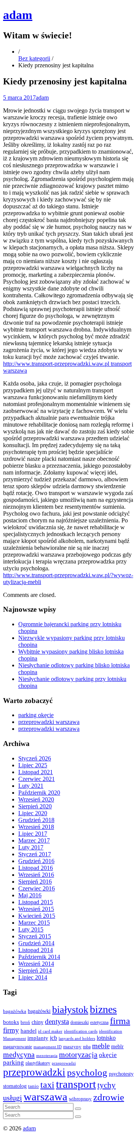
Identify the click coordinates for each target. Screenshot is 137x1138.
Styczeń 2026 (34, 758)
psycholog (87, 1072)
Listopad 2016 (35, 868)
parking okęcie (36, 715)
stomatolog (15, 1086)
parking (13, 1062)
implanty (37, 1038)
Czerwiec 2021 (36, 779)
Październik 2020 (39, 792)
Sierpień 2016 (35, 881)
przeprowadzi (64, 1063)
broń (25, 1022)
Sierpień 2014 (35, 970)
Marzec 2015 (34, 922)
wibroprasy (80, 1098)
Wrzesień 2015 (36, 909)
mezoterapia (46, 1055)
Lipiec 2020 (32, 813)
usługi (12, 1098)
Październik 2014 (39, 957)
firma (120, 1021)
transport (76, 1084)
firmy (11, 1030)
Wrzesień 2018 (36, 827)
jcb (53, 1038)
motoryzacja (78, 1054)
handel (29, 1030)
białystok (70, 1009)
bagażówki (39, 1011)
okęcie (108, 1055)
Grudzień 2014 (36, 943)
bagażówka (14, 1011)
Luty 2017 (30, 847)
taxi (47, 1085)
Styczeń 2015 (34, 936)
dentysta (57, 1021)
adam (17, 15)
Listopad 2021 (35, 772)
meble (101, 1046)
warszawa (45, 1096)
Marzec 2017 (34, 840)
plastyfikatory (37, 1063)
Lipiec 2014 (32, 977)
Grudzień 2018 (36, 820)
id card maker (50, 1031)
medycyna (19, 1054)
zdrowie (108, 1097)
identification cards (80, 1031)
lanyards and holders (77, 1038)
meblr (117, 1046)
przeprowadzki (34, 1072)
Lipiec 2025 (32, 765)
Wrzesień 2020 (36, 799)
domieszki (79, 1022)
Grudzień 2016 (36, 861)
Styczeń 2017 (34, 854)
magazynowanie (17, 1046)
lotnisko (106, 1038)
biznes (103, 1009)
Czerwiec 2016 (36, 888)
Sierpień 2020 (35, 806)
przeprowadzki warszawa (49, 722)
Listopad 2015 (35, 902)
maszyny (72, 1046)
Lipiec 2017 (32, 833)
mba (87, 1046)
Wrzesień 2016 (36, 874)
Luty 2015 (30, 929)
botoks (11, 1022)
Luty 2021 (30, 785)
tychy (106, 1085)
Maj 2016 (29, 895)
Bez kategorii (34, 58)
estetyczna (99, 1022)
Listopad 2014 (35, 950)
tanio (33, 1086)
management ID (47, 1047)
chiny (37, 1022)
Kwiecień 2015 (36, 916)
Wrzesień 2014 (36, 963)
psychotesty (121, 1074)
